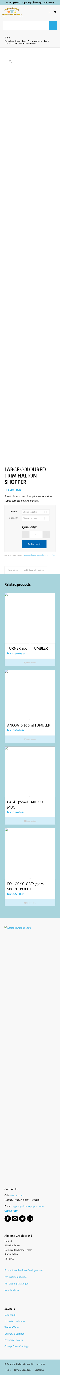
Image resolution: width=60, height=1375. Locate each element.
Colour (14, 511)
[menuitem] (7, 1370)
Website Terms (12, 1327)
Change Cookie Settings (16, 1346)
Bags (38, 555)
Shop (7, 37)
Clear (53, 555)
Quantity (13, 518)
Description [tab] (13, 570)
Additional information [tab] (34, 570)
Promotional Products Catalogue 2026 (23, 1270)
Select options (31, 662)
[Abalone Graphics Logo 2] (12, 11)
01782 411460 (13, 2)
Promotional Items (29, 555)
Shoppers (44, 555)
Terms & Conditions (14, 1321)
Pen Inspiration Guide (15, 1277)
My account (10, 1315)
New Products (11, 1290)
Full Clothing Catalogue (16, 1283)
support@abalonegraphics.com (38, 2)
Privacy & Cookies (13, 1340)
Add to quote (34, 544)
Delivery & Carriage (14, 1333)
